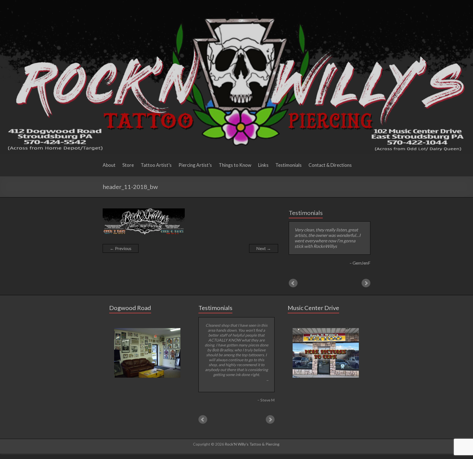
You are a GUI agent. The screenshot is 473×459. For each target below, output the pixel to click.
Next (366, 283)
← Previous (120, 248)
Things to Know (235, 165)
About (109, 165)
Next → (263, 248)
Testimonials (288, 165)
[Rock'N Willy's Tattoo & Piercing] (236, 2)
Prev (293, 283)
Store (128, 165)
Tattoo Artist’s (156, 165)
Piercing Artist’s (195, 165)
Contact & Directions (330, 165)
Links (263, 165)
